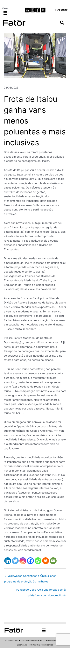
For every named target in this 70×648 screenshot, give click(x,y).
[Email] (53, 560)
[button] (62, 23)
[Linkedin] (7, 560)
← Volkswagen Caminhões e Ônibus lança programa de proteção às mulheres (30, 576)
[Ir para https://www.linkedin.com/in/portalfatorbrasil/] (27, 10)
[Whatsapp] (38, 560)
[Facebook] (30, 560)
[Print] (45, 560)
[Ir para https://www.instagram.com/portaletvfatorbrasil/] (32, 10)
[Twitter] (15, 560)
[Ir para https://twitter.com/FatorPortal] (43, 10)
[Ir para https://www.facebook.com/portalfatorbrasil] (37, 10)
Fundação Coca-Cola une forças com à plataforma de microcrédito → (41, 590)
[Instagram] (22, 560)
